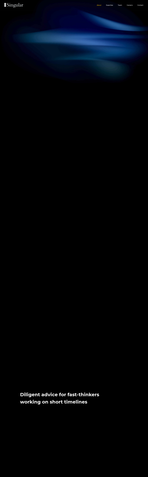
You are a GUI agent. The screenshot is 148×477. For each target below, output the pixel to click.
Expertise (109, 5)
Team (120, 5)
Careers (130, 5)
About (99, 5)
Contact (140, 5)
